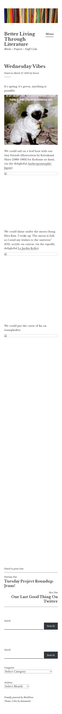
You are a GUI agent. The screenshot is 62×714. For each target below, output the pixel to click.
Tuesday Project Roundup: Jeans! (29, 582)
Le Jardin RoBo (28, 248)
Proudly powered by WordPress (18, 697)
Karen (36, 73)
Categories (9, 667)
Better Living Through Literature (19, 39)
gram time (18, 568)
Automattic (25, 701)
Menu (50, 33)
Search (7, 620)
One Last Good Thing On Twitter (34, 597)
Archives (8, 682)
